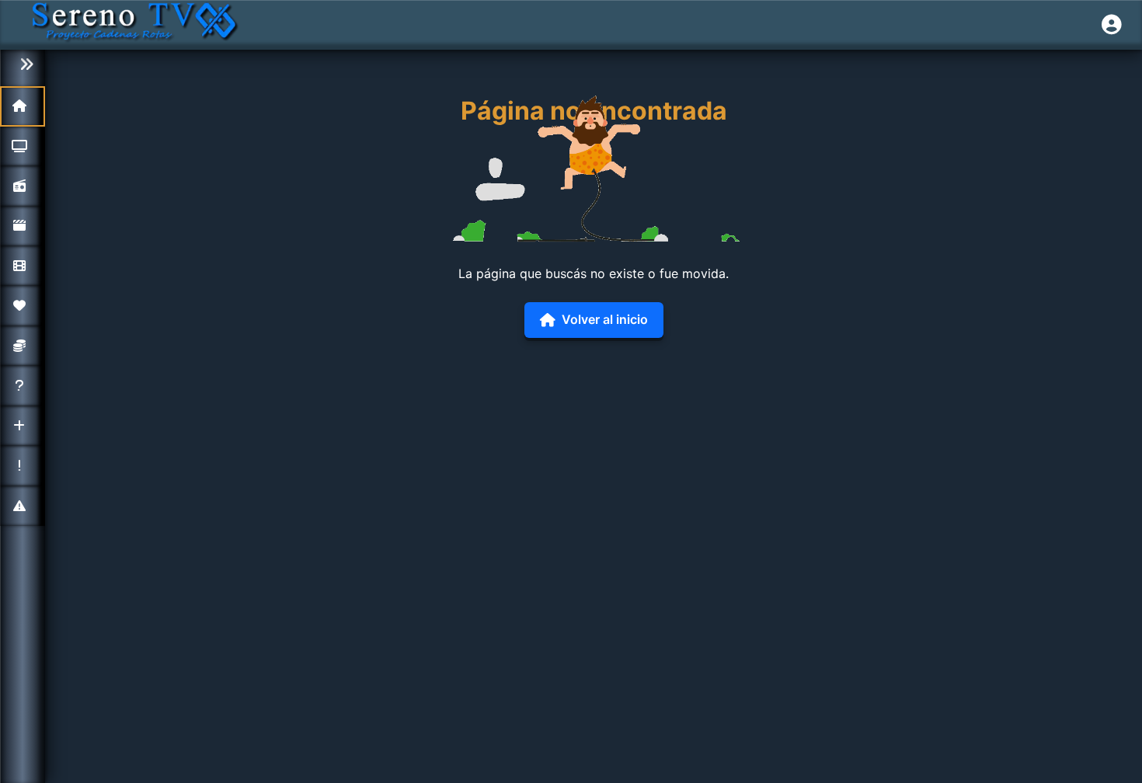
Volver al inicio (605, 319)
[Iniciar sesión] (1111, 25)
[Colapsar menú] (22, 65)
